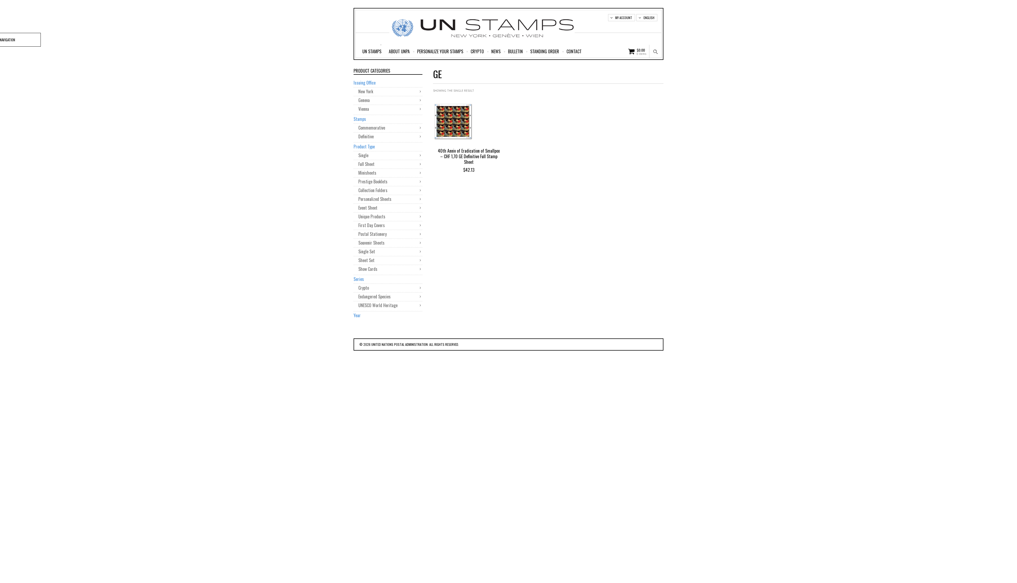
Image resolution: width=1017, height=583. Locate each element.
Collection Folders (372, 190)
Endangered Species (374, 296)
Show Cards (367, 269)
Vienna (363, 109)
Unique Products (371, 216)
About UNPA (399, 51)
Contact (574, 51)
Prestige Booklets (372, 181)
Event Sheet (367, 208)
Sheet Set (366, 260)
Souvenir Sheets (371, 243)
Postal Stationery (372, 234)
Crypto (477, 51)
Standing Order (544, 51)
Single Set (366, 251)
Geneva (364, 100)
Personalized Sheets (374, 199)
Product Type (364, 146)
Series (359, 279)
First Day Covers (371, 225)
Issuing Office (365, 83)
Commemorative (371, 128)
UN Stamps (371, 51)
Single (363, 155)
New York (365, 91)
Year (357, 315)
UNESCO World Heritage (378, 305)
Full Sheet (366, 164)
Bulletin (515, 51)
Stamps (360, 119)
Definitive (366, 136)
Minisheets (367, 173)
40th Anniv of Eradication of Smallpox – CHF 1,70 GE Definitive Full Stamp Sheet (469, 156)
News (496, 51)
